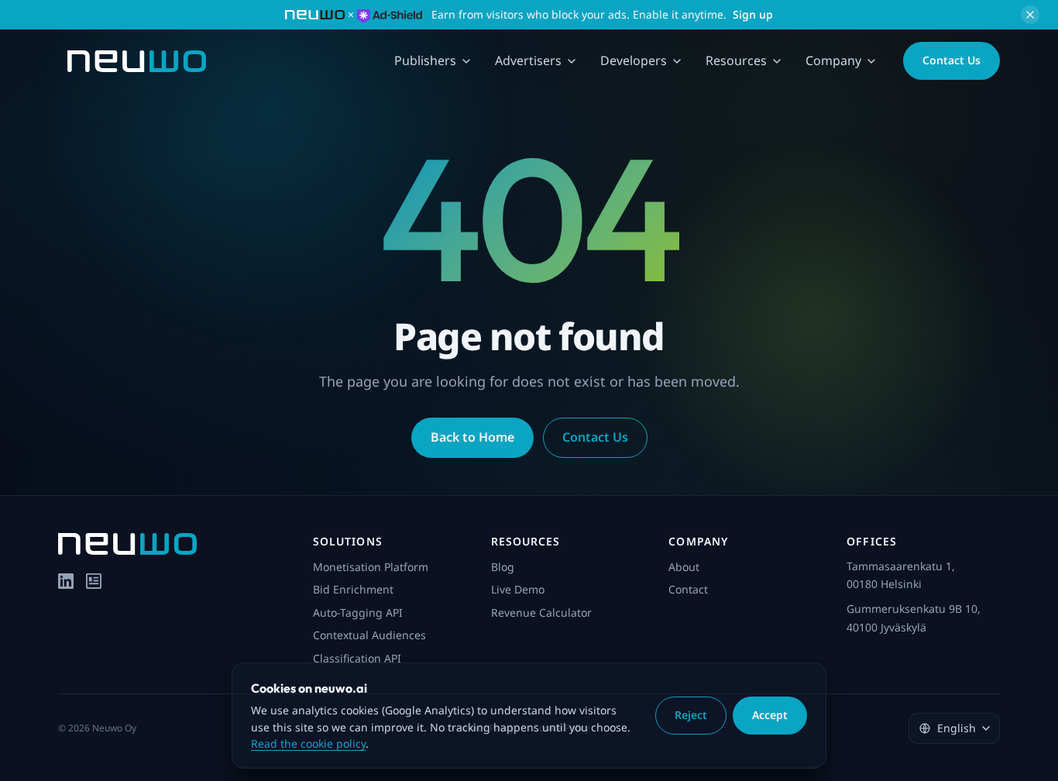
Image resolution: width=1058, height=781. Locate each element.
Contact (688, 589)
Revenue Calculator (541, 612)
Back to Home (472, 437)
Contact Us (951, 60)
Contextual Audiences (369, 635)
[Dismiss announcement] (1030, 14)
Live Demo (517, 589)
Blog (502, 566)
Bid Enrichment (353, 589)
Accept (770, 714)
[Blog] (93, 581)
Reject (691, 714)
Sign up (753, 14)
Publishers (425, 60)
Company (833, 60)
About (683, 566)
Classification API (357, 658)
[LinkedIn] (66, 581)
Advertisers (528, 60)
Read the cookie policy (308, 743)
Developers (633, 60)
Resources (736, 60)
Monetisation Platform (370, 566)
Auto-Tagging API (358, 612)
